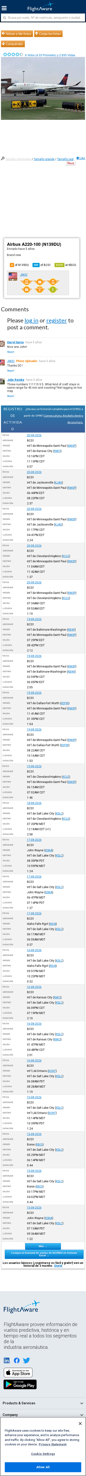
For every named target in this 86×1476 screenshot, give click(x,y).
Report (10, 352)
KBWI (71, 629)
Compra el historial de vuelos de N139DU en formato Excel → (44, 1254)
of (42, 265)
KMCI (57, 451)
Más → (43, 1246)
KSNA (48, 850)
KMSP (71, 445)
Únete (58, 1265)
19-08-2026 (34, 619)
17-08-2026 (34, 840)
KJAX (58, 482)
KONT (52, 1071)
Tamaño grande (44, 159)
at (66, 265)
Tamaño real (65, 159)
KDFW (65, 703)
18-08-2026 (34, 803)
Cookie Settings (43, 1454)
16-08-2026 (34, 950)
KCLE (66, 556)
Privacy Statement (52, 1444)
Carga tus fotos (50, 34)
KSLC (59, 813)
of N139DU (20, 265)
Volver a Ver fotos (18, 34)
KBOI (39, 1144)
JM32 (23, 274)
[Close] (80, 1423)
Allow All (43, 1467)
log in (31, 320)
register (56, 320)
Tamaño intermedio (18, 159)
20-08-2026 (34, 435)
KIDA (53, 924)
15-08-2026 (34, 1097)
